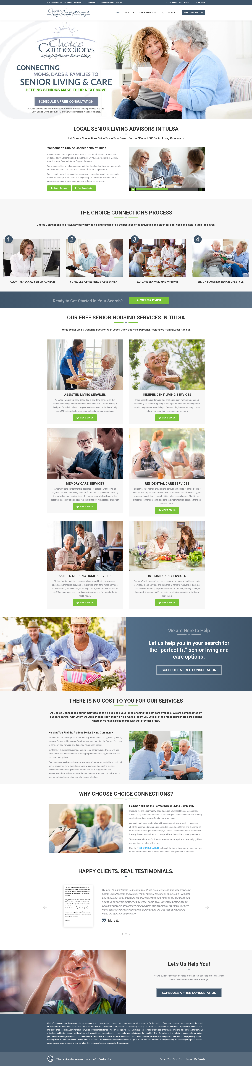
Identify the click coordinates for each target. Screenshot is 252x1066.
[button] (45, 907)
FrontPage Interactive (103, 1059)
